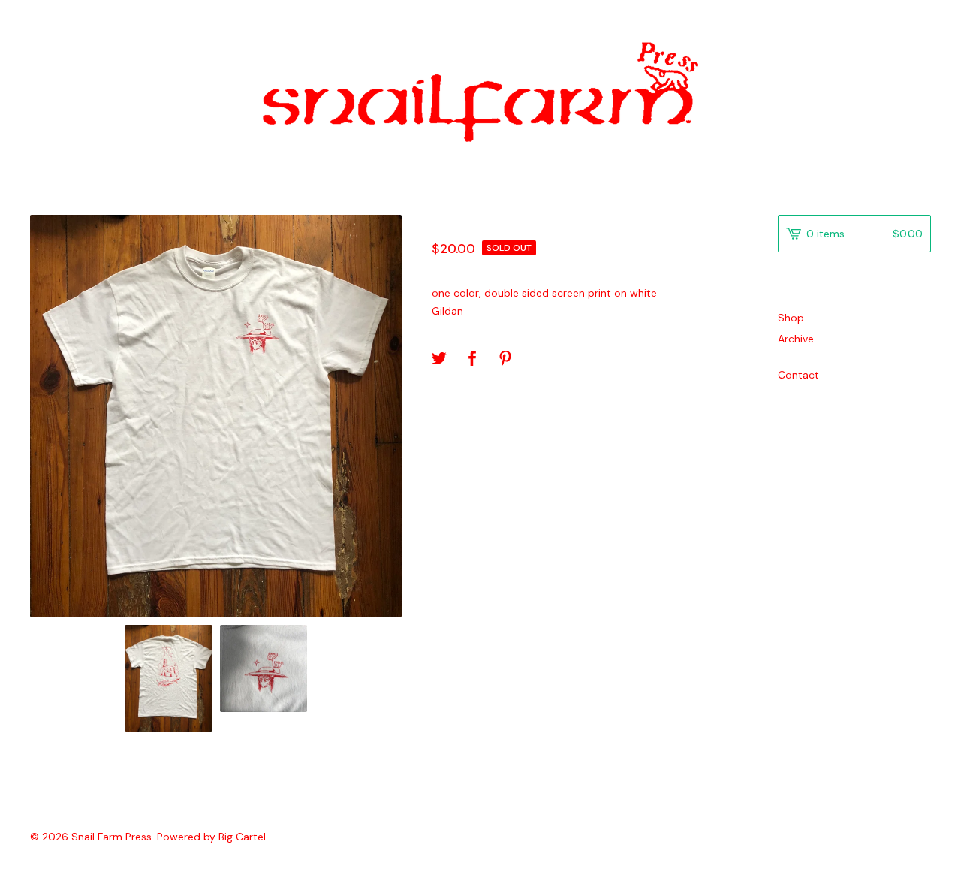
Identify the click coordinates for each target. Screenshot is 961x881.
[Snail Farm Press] (480, 92)
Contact (798, 375)
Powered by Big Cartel (211, 836)
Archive (796, 338)
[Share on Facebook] (472, 359)
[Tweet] (439, 359)
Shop (791, 317)
